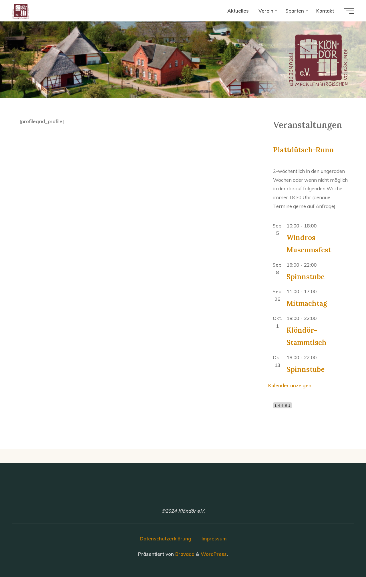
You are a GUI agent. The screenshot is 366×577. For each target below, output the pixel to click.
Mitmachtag (307, 303)
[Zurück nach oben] (343, 554)
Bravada (184, 554)
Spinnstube (306, 276)
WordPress (214, 554)
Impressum (214, 539)
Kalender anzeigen (289, 385)
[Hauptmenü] (349, 11)
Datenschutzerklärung (165, 539)
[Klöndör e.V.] (20, 11)
